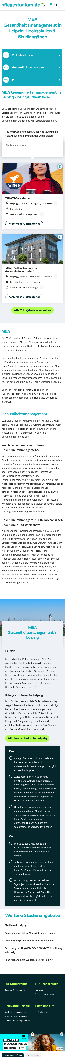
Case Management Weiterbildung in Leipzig (29, 959)
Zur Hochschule (33, 1055)
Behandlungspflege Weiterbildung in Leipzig (29, 940)
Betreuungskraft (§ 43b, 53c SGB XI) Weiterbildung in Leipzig (33, 950)
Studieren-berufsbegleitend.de (17, 1020)
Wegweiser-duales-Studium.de (17, 1016)
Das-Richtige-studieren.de (15, 1012)
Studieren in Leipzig (16, 925)
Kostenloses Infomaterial (24, 223)
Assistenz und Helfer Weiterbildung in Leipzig (30, 932)
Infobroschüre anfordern (13, 1055)
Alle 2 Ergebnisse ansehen (32, 310)
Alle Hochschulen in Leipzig (27, 738)
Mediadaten (39, 990)
